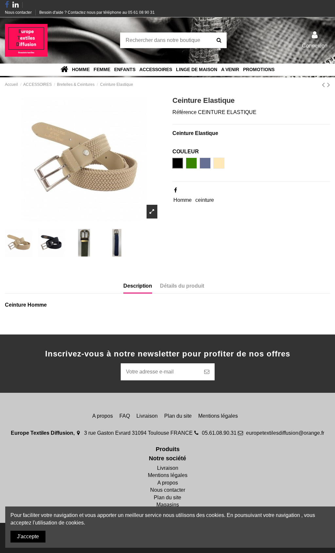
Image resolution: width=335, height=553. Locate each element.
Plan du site (178, 416)
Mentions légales (218, 416)
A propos (102, 416)
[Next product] (328, 84)
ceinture (204, 200)
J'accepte (28, 536)
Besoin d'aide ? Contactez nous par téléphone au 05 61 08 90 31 (97, 12)
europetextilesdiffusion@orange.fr (285, 433)
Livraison (147, 416)
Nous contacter (19, 12)
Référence (184, 112)
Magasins (167, 504)
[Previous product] (324, 84)
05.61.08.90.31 (219, 433)
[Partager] (175, 190)
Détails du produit (182, 286)
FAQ (124, 416)
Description (137, 286)
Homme (182, 200)
